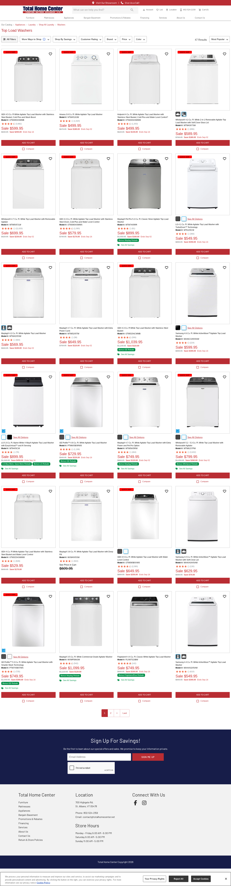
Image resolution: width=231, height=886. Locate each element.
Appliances (69, 17)
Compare (30, 149)
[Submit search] (132, 10)
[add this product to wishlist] (50, 54)
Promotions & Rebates (120, 17)
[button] (144, 10)
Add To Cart (28, 143)
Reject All (178, 879)
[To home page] (43, 9)
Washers (61, 25)
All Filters (11, 39)
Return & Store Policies (30, 839)
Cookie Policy (43, 883)
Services (163, 17)
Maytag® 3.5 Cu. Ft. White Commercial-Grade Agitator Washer (85, 657)
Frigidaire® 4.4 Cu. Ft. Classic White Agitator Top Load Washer (144, 657)
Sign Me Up (148, 757)
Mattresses (49, 17)
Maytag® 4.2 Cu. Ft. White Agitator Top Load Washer (23, 333)
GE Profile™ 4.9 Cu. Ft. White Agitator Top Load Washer (83, 443)
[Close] (226, 878)
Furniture (30, 17)
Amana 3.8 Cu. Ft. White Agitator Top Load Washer (80, 114)
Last (125, 713)
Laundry (32, 25)
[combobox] (35, 39)
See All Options (195, 219)
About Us (181, 17)
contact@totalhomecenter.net (99, 816)
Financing (144, 17)
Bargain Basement (92, 17)
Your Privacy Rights (154, 879)
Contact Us (200, 17)
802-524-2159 (91, 812)
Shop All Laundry (46, 25)
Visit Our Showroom (106, 2)
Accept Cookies (201, 879)
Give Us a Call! (132, 2)
